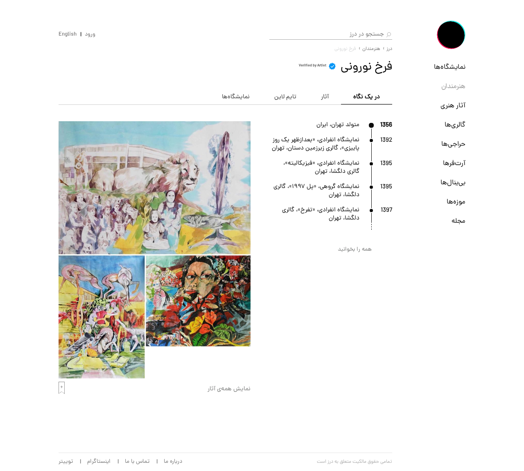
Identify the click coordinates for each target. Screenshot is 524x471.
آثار (325, 97)
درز (389, 49)
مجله (458, 221)
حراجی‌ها (453, 144)
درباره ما (173, 462)
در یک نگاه (366, 97)
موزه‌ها (456, 202)
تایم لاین (285, 97)
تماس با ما (137, 462)
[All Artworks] (155, 377)
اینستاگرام (99, 462)
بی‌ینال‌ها (452, 183)
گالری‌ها (455, 125)
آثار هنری (452, 106)
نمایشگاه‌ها (449, 67)
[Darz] (451, 34)
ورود (90, 35)
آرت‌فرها (454, 164)
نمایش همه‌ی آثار (229, 389)
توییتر (66, 462)
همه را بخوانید (355, 249)
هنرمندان (453, 87)
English (68, 35)
